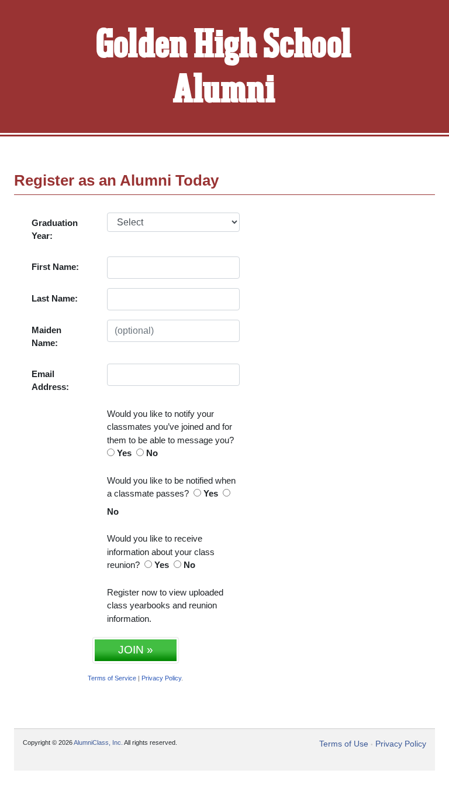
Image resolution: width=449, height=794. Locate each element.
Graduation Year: (55, 229)
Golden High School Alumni (224, 68)
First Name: (55, 267)
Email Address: (50, 380)
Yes (124, 453)
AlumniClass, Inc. (98, 742)
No (152, 453)
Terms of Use (343, 743)
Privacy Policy (161, 678)
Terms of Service (112, 678)
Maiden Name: (46, 336)
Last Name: (55, 298)
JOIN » (135, 650)
